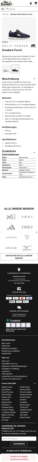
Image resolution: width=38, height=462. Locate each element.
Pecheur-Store (25, 389)
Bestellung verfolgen (9, 348)
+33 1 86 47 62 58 (19, 283)
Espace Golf (6, 397)
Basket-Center (7, 387)
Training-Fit (24, 407)
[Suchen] (7, 8)
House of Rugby (8, 410)
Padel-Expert (25, 387)
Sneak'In (23, 399)
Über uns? (6, 361)
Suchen (12, 9)
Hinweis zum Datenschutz (11, 379)
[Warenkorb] (36, 3)
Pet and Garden (26, 392)
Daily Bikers (6, 389)
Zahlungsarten (7, 373)
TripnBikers (24, 412)
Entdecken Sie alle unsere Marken (19, 256)
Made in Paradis (8, 415)
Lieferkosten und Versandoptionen (14, 376)
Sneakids (23, 402)
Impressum (6, 371)
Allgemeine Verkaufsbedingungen (14, 366)
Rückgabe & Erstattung (10, 368)
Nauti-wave (6, 417)
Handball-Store (7, 407)
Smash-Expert (25, 397)
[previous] (1, 232)
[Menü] (2, 9)
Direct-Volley (6, 394)
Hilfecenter (6, 346)
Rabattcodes (6, 353)
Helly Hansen (15, 45)
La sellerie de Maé (9, 412)
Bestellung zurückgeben (19, 316)
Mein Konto (6, 343)
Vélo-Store (24, 415)
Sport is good (25, 404)
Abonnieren (19, 444)
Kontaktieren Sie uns (19, 276)
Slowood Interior (26, 394)
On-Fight (5, 420)
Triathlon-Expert (26, 410)
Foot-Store (6, 399)
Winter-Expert (25, 417)
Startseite (5, 14)
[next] (36, 232)
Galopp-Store (7, 402)
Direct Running (7, 392)
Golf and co (6, 404)
